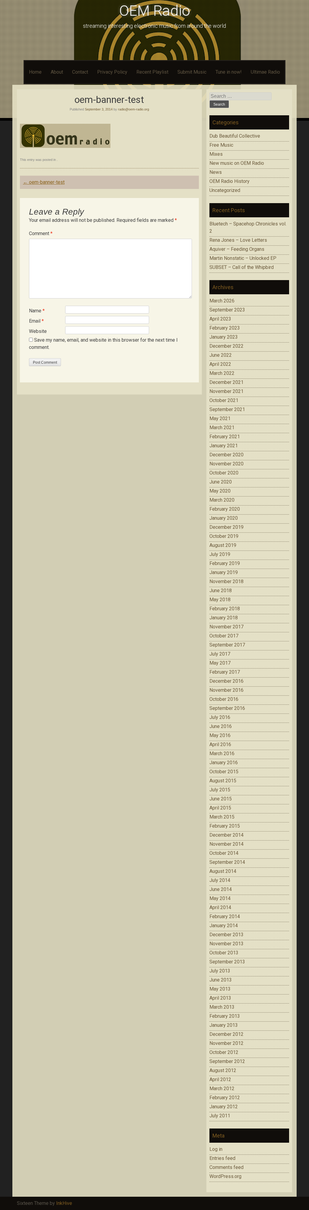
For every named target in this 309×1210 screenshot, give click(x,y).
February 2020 (224, 509)
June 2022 (220, 355)
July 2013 (219, 971)
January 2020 (223, 518)
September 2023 (227, 310)
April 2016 (220, 744)
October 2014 (223, 853)
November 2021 (226, 391)
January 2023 (223, 337)
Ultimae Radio (265, 72)
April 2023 (220, 319)
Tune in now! (228, 72)
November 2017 (226, 627)
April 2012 (220, 1079)
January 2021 (223, 446)
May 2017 (220, 663)
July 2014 (219, 880)
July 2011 (219, 1116)
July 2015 (219, 790)
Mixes (216, 154)
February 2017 (224, 672)
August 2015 (222, 781)
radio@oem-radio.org (133, 109)
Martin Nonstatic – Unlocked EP (242, 258)
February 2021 (224, 436)
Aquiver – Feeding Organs (236, 249)
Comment (41, 233)
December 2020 (226, 455)
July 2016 (219, 717)
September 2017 (227, 645)
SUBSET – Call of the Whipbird (241, 267)
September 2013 (227, 962)
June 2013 (220, 980)
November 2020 (226, 464)
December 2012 (226, 1034)
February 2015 (224, 826)
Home (35, 72)
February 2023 (224, 328)
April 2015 (220, 808)
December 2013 (226, 934)
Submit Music (191, 72)
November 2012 (226, 1043)
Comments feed (226, 1167)
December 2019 (226, 527)
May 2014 (220, 898)
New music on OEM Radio (236, 163)
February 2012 (224, 1097)
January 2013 (223, 1025)
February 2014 (224, 916)
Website (38, 331)
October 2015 (223, 771)
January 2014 (223, 925)
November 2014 (226, 844)
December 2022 (226, 346)
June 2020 (220, 482)
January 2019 (223, 572)
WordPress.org (225, 1176)
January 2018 (223, 618)
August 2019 (222, 545)
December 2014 (226, 835)
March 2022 (221, 373)
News (215, 172)
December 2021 (226, 382)
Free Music (221, 145)
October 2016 (223, 699)
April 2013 (220, 998)
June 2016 (220, 726)
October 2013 (223, 953)
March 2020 (221, 500)
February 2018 (224, 608)
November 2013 (226, 944)
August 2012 (222, 1070)
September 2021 (227, 409)
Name (37, 311)
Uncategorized (224, 190)
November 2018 (226, 581)
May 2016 (220, 735)
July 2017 (219, 654)
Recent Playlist (152, 72)
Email (36, 321)
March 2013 (221, 1007)
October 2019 (223, 536)
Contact (80, 72)
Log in (215, 1149)
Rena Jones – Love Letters (238, 240)
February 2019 (224, 563)
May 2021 (220, 418)
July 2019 (219, 554)
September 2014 (227, 862)
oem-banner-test (44, 182)
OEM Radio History (229, 181)
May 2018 (220, 599)
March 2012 (221, 1088)
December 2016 (226, 681)
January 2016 (223, 762)
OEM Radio (154, 10)
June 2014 (220, 889)
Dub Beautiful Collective (234, 136)
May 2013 (220, 989)
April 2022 (220, 364)
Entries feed (222, 1158)
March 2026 (221, 301)
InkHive (64, 1203)
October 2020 (223, 473)
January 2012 (223, 1106)
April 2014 (220, 907)
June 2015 (220, 799)
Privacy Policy (112, 72)
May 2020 (220, 491)
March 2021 (221, 427)
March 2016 (221, 753)
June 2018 (220, 590)
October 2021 (223, 400)
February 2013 (224, 1016)
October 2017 (223, 636)
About (57, 72)
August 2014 (222, 871)
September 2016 (227, 708)
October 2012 (223, 1052)
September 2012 (227, 1061)
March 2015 (221, 817)
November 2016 (226, 690)
